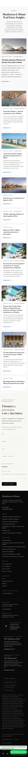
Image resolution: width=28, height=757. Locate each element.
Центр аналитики (6, 540)
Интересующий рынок (8, 463)
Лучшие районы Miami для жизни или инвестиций (13, 60)
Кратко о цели (6, 471)
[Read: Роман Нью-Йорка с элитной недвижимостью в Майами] (14, 98)
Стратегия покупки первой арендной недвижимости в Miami (12, 156)
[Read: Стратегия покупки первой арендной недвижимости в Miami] (14, 141)
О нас (3, 578)
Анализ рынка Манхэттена (9, 549)
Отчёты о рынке (6, 568)
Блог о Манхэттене (7, 564)
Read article (6, 81)
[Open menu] (24, 2)
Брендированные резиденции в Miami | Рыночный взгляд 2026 (14, 382)
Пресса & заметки (7, 571)
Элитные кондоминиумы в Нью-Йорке (11, 532)
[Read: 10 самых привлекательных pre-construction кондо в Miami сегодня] (14, 340)
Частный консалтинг (7, 581)
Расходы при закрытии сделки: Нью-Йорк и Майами (13, 543)
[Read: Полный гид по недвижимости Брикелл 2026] (14, 185)
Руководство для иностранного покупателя (13, 556)
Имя (3, 434)
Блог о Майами (6, 566)
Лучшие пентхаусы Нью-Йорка (10, 521)
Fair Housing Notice (7, 743)
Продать (4, 583)
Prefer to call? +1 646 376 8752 (19, 755)
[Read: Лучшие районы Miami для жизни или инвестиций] (14, 46)
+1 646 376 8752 (6, 609)
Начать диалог (9, 483)
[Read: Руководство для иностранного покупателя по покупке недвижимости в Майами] (14, 251)
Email (3, 449)
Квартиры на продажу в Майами (10, 519)
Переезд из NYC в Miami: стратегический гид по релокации (11, 232)
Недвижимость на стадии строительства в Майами (13, 527)
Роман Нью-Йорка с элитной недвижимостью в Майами (13, 112)
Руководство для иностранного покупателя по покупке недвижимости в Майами (14, 266)
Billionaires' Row (6, 530)
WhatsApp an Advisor (20, 752)
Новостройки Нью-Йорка (8, 524)
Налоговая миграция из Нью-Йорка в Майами (14, 546)
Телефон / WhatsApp (8, 456)
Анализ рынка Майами (8, 551)
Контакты (4, 586)
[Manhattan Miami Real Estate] (8, 2)
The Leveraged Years (7, 593)
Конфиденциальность (7, 739)
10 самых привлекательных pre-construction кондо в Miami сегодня (14, 354)
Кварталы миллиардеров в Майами (11, 554)
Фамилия (4, 441)
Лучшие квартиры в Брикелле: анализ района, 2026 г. (13, 215)
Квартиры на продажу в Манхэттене (11, 516)
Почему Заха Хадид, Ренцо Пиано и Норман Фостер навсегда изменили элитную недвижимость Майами (12, 309)
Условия (17, 739)
